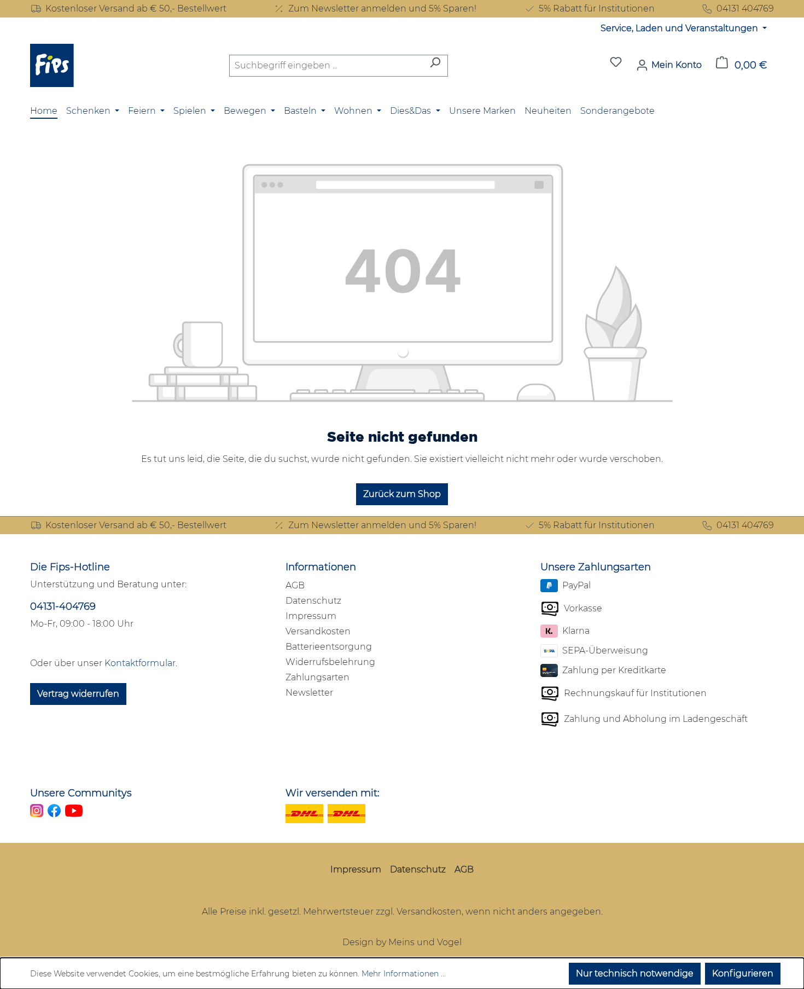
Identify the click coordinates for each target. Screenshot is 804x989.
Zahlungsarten (317, 677)
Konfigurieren (742, 973)
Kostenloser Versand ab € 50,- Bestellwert (135, 8)
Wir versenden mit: (333, 793)
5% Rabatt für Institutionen (597, 8)
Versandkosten (318, 631)
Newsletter (309, 692)
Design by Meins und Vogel (402, 942)
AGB (295, 585)
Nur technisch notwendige (635, 973)
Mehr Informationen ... (404, 974)
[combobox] (326, 66)
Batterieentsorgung (329, 646)
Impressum (311, 616)
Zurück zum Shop (402, 494)
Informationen (321, 567)
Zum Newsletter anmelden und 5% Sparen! (382, 8)
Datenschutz (313, 600)
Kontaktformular (140, 663)
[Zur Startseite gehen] (52, 65)
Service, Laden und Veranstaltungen (680, 28)
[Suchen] (435, 66)
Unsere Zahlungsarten (595, 567)
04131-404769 (63, 606)
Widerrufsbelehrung (330, 662)
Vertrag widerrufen (78, 694)
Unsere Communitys (81, 793)
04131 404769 (745, 8)
